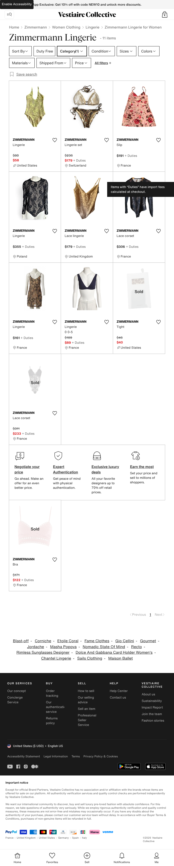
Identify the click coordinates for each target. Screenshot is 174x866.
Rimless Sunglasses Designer (42, 652)
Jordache (35, 647)
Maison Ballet (120, 658)
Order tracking (52, 693)
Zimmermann (35, 27)
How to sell (86, 691)
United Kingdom (26, 838)
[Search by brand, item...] (9, 14)
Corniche (43, 641)
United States (47, 838)
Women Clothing (66, 27)
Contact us (118, 697)
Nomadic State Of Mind (104, 647)
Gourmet (148, 641)
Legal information (56, 756)
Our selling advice (86, 700)
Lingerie (92, 27)
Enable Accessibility (17, 4)
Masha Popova (63, 647)
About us (148, 694)
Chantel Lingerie (56, 658)
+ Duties (79, 160)
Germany (63, 838)
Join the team (152, 714)
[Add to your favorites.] (54, 140)
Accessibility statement (23, 756)
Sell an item (86, 708)
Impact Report (152, 707)
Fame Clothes (97, 641)
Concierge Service (15, 700)
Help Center (119, 691)
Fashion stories (153, 720)
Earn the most (142, 466)
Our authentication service (57, 707)
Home (14, 27)
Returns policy (52, 720)
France (9, 838)
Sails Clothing (89, 658)
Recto (136, 647)
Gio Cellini (124, 641)
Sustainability (152, 701)
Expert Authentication (65, 469)
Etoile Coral (67, 641)
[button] (165, 14)
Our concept (16, 691)
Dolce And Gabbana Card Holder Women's (114, 652)
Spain (75, 838)
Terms (75, 756)
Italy (84, 838)
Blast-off (21, 641)
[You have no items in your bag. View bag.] (165, 14)
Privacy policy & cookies (100, 756)
